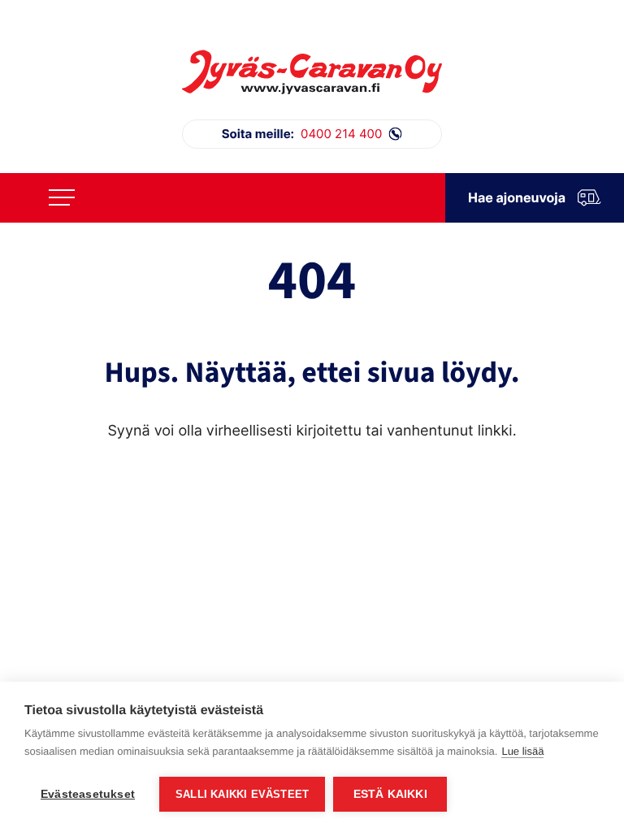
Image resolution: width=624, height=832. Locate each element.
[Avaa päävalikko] (62, 197)
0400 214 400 (302, 133)
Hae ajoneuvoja (517, 197)
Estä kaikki (390, 794)
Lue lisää (522, 751)
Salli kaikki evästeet (242, 794)
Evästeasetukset (88, 794)
